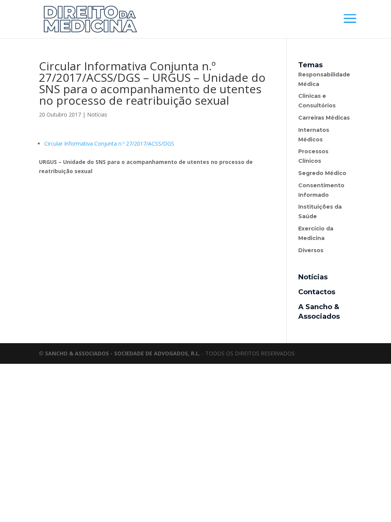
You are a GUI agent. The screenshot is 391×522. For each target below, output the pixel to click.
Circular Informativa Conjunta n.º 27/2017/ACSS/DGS (109, 143)
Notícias (97, 114)
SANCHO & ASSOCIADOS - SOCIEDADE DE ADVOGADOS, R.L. (122, 353)
